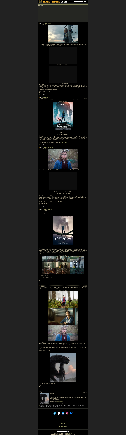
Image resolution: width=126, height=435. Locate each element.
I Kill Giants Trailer (60, 401)
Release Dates (47, 3)
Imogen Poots (66, 405)
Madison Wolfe (76, 405)
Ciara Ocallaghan (56, 405)
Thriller (53, 406)
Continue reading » (64, 142)
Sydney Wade (44, 406)
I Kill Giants (43, 94)
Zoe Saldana (56, 406)
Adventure (45, 405)
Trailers (42, 3)
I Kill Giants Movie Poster (46, 209)
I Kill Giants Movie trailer (47, 147)
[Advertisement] (63, 15)
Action (42, 405)
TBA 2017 (49, 406)
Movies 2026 (59, 3)
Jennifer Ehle (71, 405)
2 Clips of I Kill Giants (46, 23)
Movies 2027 (64, 3)
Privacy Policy (69, 433)
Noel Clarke (82, 405)
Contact (69, 3)
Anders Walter (49, 405)
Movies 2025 (53, 3)
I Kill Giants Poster (45, 97)
